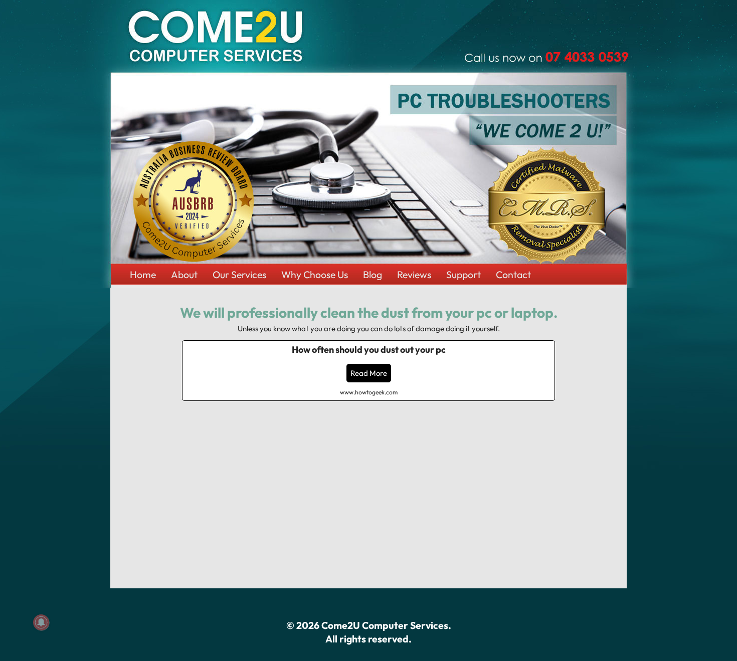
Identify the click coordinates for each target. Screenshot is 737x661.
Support (463, 274)
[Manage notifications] (41, 622)
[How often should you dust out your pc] (368, 370)
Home (143, 274)
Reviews (414, 274)
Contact (513, 274)
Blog (372, 274)
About (184, 274)
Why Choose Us (314, 274)
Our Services (239, 274)
